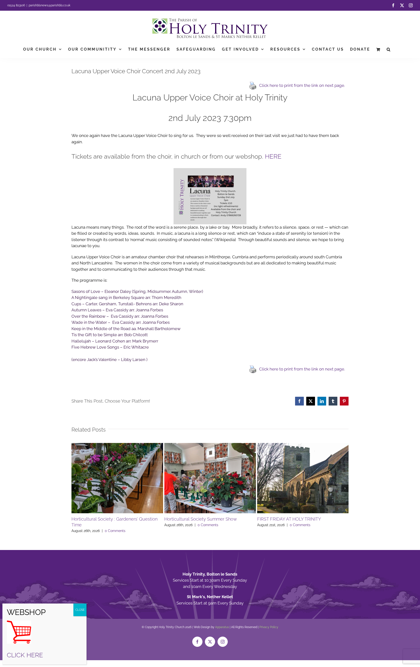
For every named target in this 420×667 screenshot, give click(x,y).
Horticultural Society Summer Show (200, 519)
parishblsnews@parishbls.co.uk (49, 5)
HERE (273, 156)
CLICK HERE (25, 655)
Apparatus (222, 627)
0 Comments (115, 531)
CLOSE (80, 610)
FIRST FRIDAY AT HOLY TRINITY (289, 519)
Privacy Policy (268, 627)
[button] (389, 49)
